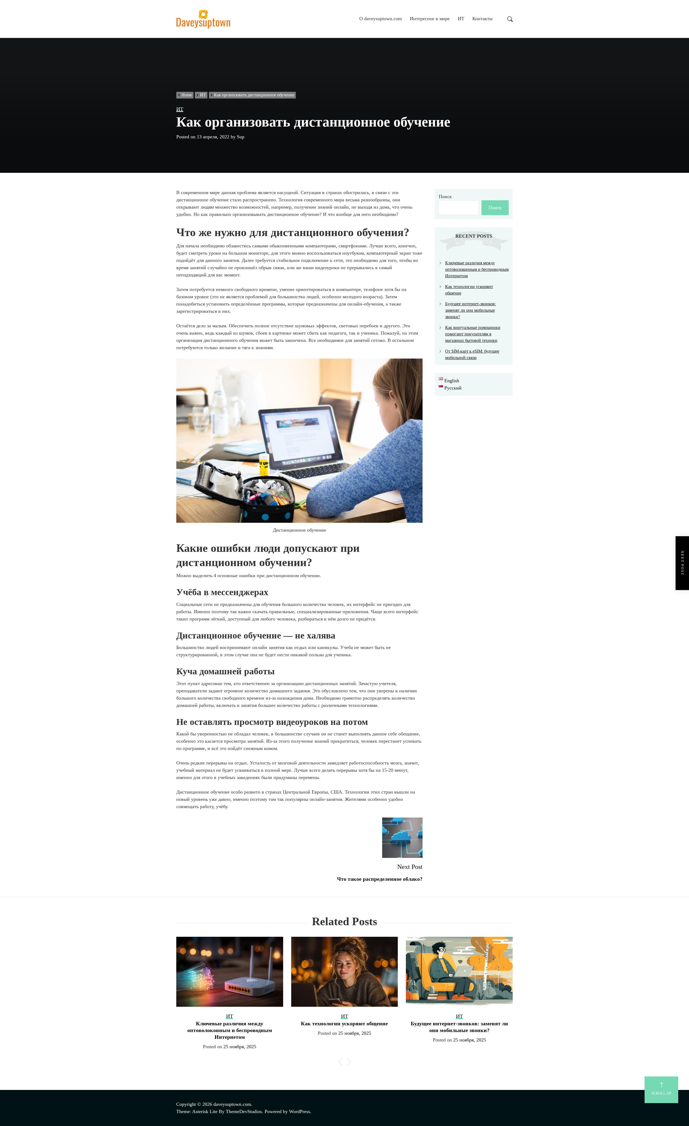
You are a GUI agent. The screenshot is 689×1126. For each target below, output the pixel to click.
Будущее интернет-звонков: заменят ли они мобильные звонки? (470, 310)
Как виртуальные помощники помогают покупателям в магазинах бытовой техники (472, 334)
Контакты (482, 18)
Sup (240, 136)
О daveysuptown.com (380, 18)
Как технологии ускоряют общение (344, 1023)
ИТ (461, 18)
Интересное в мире (430, 18)
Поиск (445, 196)
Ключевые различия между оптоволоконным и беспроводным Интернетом (477, 269)
